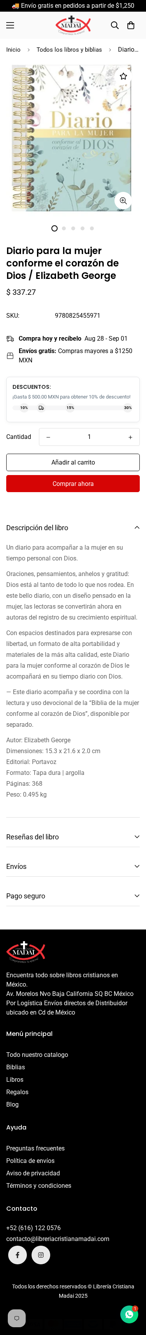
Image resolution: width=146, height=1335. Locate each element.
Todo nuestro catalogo (37, 1054)
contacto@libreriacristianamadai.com (57, 1239)
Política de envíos (30, 1160)
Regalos (17, 1092)
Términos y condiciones (38, 1185)
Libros (14, 1079)
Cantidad (18, 436)
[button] (131, 25)
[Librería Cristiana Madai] (73, 25)
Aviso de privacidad (33, 1173)
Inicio (13, 49)
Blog (12, 1104)
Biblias (15, 1067)
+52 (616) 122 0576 (33, 1228)
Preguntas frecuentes (35, 1148)
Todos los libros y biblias (69, 49)
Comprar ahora (73, 483)
